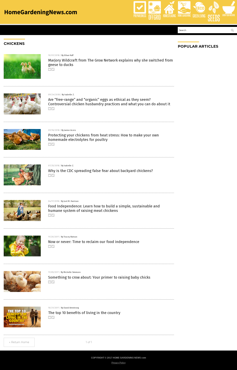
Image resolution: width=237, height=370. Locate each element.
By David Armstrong (70, 308)
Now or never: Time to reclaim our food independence (93, 241)
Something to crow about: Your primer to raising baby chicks (99, 277)
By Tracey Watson (69, 237)
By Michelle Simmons (71, 272)
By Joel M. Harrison (70, 201)
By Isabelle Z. (68, 94)
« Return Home (19, 342)
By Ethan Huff (67, 55)
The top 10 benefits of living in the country (84, 312)
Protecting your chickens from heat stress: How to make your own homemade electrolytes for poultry (103, 137)
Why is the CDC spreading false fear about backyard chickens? (100, 171)
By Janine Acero (68, 130)
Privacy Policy (118, 362)
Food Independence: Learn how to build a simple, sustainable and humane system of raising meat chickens (104, 208)
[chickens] (41, 16)
